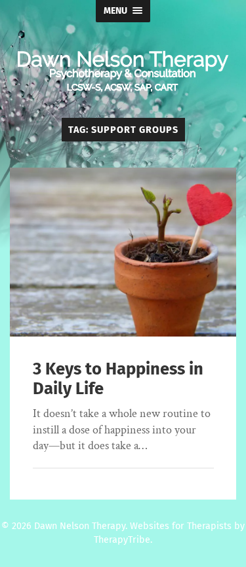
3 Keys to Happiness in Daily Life (118, 379)
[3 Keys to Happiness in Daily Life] (123, 252)
